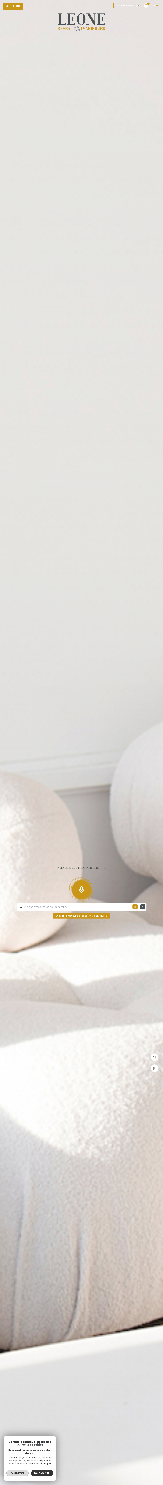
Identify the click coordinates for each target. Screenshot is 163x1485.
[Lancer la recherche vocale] (81, 889)
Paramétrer (17, 1473)
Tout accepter (42, 1473)
